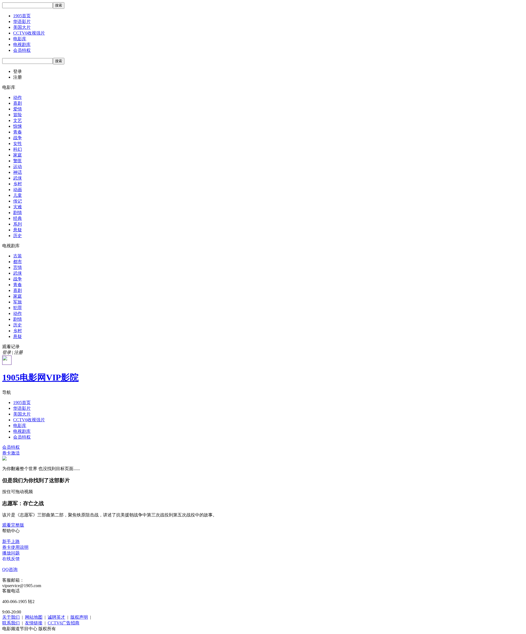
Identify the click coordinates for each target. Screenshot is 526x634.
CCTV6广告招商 (63, 623)
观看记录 (11, 346)
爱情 (17, 109)
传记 (17, 201)
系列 (17, 224)
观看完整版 (13, 525)
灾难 (17, 206)
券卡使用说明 (15, 547)
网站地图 (33, 617)
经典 (17, 218)
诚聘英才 (56, 617)
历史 (17, 235)
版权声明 (79, 617)
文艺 (17, 120)
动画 (17, 189)
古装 (17, 256)
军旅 (17, 302)
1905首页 (22, 15)
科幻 (17, 149)
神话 (17, 172)
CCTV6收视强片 (29, 33)
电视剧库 (22, 44)
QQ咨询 (10, 569)
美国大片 (22, 27)
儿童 (17, 195)
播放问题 (11, 553)
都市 (17, 261)
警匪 (17, 160)
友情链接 (33, 623)
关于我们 (11, 617)
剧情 (17, 212)
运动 (17, 166)
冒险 (17, 114)
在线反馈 (11, 558)
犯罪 (17, 307)
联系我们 (11, 623)
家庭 (17, 155)
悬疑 (17, 230)
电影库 (19, 38)
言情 (17, 267)
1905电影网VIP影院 (40, 377)
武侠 (17, 178)
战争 (17, 137)
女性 (17, 143)
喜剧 (17, 103)
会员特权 (22, 50)
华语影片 (22, 21)
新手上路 (11, 541)
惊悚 (17, 126)
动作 (17, 97)
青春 (17, 132)
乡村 (17, 183)
